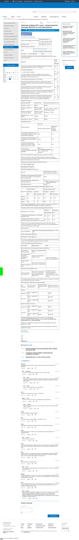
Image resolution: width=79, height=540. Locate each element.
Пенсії (5, 52)
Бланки (36, 16)
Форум (64, 16)
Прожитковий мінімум (25, 36)
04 (7, 72)
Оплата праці (7, 31)
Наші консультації (52, 527)
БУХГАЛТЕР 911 (24, 330)
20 (11, 76)
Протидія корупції (8, 57)
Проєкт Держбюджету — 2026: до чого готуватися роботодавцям (69, 52)
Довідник (44, 16)
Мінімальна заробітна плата (39, 48)
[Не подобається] (21, 340)
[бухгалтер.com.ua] (11, 11)
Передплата (8, 18)
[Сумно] (21, 338)
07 (13, 72)
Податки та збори (8, 47)
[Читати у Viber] (67, 531)
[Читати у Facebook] (63, 531)
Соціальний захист (9, 49)
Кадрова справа (8, 55)
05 (9, 72)
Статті (19, 16)
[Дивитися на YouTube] (69, 531)
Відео (13, 16)
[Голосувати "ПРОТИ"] (35, 368)
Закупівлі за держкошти (10, 39)
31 (5, 81)
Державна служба (8, 33)
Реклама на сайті (39, 527)
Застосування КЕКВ (9, 41)
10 (5, 74)
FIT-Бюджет (27, 16)
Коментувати (53, 516)
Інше (5, 60)
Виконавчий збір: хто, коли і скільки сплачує (38, 357)
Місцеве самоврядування (10, 36)
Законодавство (54, 16)
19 (9, 76)
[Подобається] (21, 335)
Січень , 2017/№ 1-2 (25, 331)
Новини (4, 16)
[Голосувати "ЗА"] (32, 368)
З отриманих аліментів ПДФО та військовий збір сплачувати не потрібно (39, 353)
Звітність (6, 28)
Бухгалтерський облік (9, 23)
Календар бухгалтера (40, 525)
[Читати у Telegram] (65, 531)
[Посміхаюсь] (21, 336)
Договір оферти (6, 531)
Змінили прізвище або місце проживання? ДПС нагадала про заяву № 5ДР (41, 349)
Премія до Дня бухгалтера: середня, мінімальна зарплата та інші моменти (69, 46)
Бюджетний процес (9, 25)
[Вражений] (21, 337)
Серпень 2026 (11, 65)
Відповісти (23, 368)
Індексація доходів (9, 44)
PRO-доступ (51, 525)
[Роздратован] (21, 339)
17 (5, 76)
